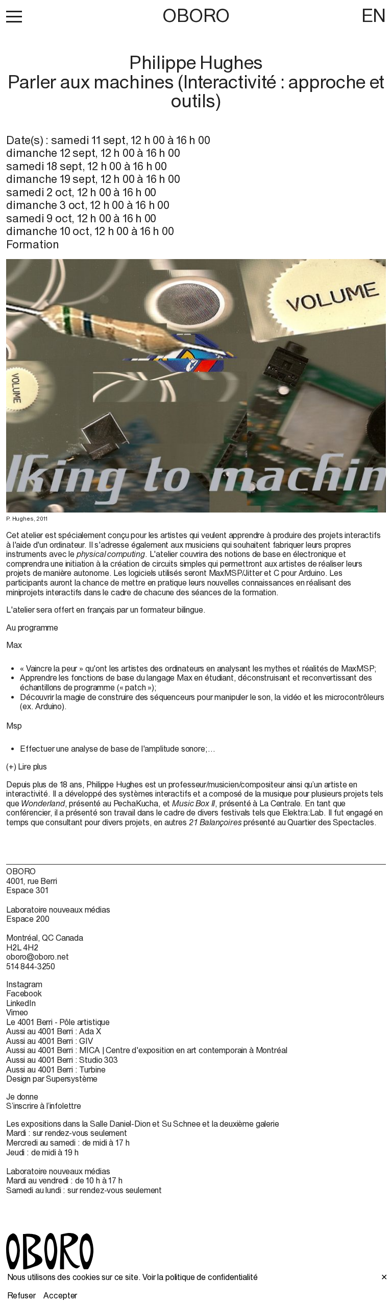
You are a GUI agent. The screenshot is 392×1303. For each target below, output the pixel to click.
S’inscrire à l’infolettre (43, 1105)
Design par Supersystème (51, 1078)
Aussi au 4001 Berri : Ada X (53, 1031)
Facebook (24, 993)
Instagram (24, 984)
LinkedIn (21, 1003)
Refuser (21, 1295)
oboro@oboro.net (37, 956)
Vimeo (17, 1012)
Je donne (22, 1096)
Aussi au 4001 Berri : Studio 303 (62, 1059)
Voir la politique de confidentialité (199, 1277)
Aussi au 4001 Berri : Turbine (55, 1069)
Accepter (60, 1295)
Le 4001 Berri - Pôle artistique (58, 1022)
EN (373, 15)
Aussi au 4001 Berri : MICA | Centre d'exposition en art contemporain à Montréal (146, 1050)
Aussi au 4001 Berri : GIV (49, 1040)
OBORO (196, 15)
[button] (14, 16)
